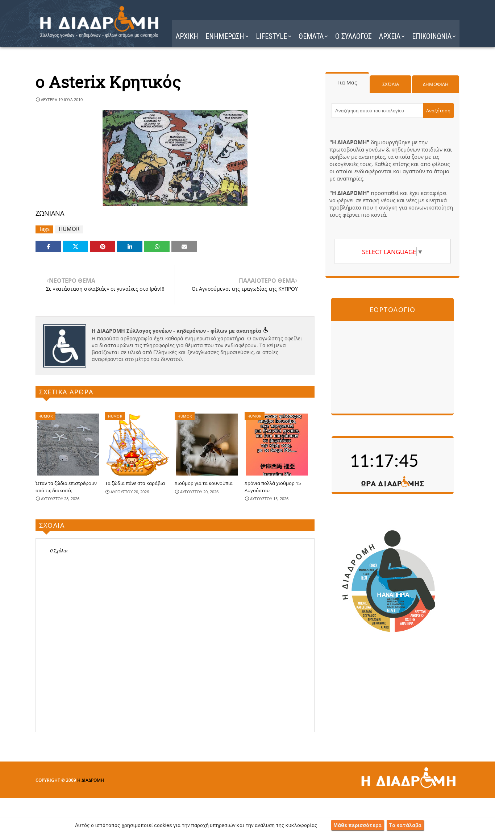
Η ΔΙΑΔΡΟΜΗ (90, 780)
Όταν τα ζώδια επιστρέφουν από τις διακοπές (66, 487)
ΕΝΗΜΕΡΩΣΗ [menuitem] (224, 36)
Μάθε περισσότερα (357, 825)
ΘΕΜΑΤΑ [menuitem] (311, 36)
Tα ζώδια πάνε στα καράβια (135, 483)
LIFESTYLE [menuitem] (271, 36)
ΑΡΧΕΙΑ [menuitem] (389, 36)
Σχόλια (390, 84)
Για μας (347, 82)
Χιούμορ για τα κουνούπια (204, 483)
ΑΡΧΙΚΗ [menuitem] (187, 36)
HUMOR (69, 228)
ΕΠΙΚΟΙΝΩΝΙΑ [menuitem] (432, 36)
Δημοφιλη (436, 84)
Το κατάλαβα (405, 825)
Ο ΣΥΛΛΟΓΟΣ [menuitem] (353, 36)
